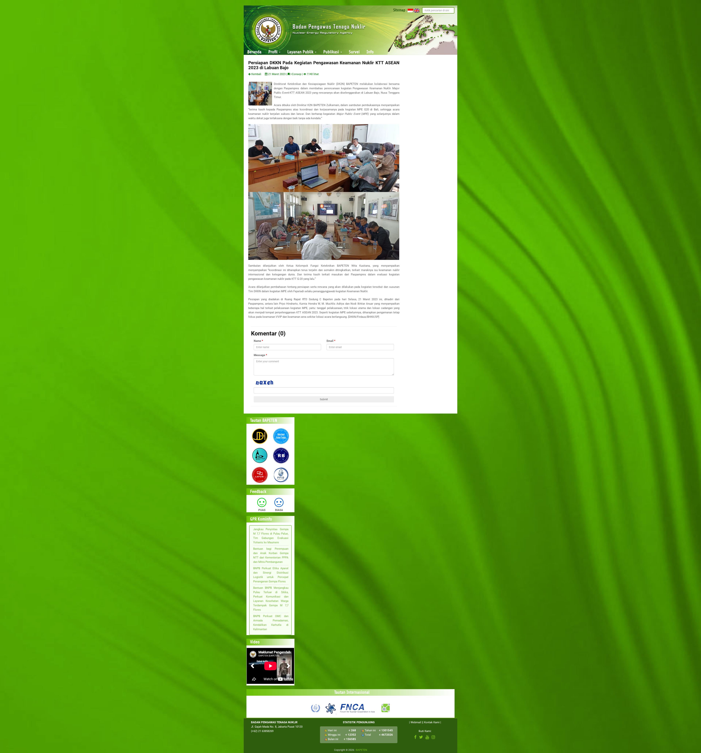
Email (330, 341)
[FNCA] (358, 708)
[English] (416, 10)
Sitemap (399, 10)
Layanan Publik (301, 51)
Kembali (256, 74)
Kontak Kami (432, 722)
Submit (324, 399)
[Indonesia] (410, 10)
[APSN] (330, 708)
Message (259, 355)
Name (257, 341)
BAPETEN (361, 749)
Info (370, 51)
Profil (273, 51)
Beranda (254, 51)
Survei (354, 51)
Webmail (416, 722)
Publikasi (331, 51)
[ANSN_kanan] (385, 708)
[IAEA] (315, 708)
